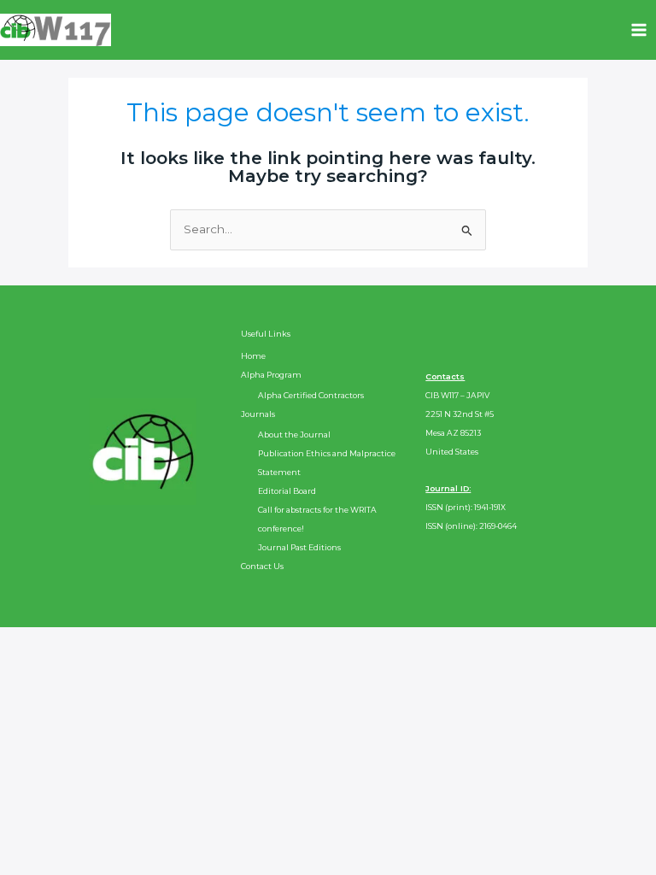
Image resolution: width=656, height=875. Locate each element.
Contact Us (262, 566)
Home (253, 356)
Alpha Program (271, 374)
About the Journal (294, 434)
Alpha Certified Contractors (311, 395)
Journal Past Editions (299, 547)
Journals (258, 414)
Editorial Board (287, 491)
